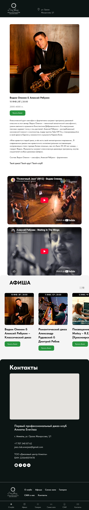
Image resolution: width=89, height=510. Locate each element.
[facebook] (20, 465)
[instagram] (16, 465)
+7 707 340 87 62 (23, 443)
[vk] (28, 465)
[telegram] (24, 465)
